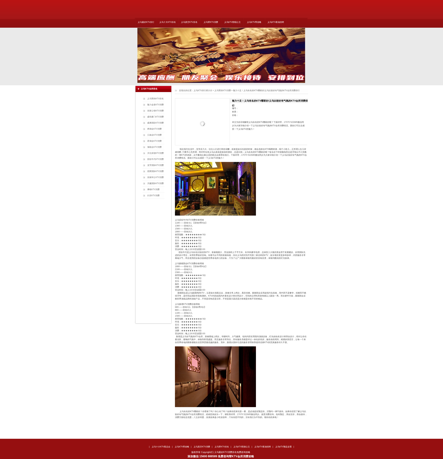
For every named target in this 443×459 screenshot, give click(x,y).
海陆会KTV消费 (154, 147)
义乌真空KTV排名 (189, 22)
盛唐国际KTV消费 (155, 123)
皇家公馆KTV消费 (155, 111)
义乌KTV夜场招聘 (276, 22)
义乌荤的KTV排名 (155, 98)
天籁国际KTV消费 (155, 183)
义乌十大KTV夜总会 (161, 447)
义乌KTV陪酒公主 (241, 447)
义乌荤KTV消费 (211, 22)
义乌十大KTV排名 (167, 22)
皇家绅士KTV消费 (155, 177)
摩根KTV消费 (153, 189)
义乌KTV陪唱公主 (232, 22)
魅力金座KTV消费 (155, 104)
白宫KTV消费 (153, 195)
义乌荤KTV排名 (222, 447)
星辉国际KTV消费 (155, 171)
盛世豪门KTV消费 (155, 117)
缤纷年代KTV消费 (155, 159)
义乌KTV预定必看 (283, 447)
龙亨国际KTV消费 (155, 165)
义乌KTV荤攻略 (254, 22)
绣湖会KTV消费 (154, 129)
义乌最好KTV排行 (146, 22)
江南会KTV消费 (154, 135)
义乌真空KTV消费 (202, 447)
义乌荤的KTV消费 (222, 90)
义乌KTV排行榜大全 (203, 90)
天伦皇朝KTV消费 (155, 153)
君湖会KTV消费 (154, 141)
